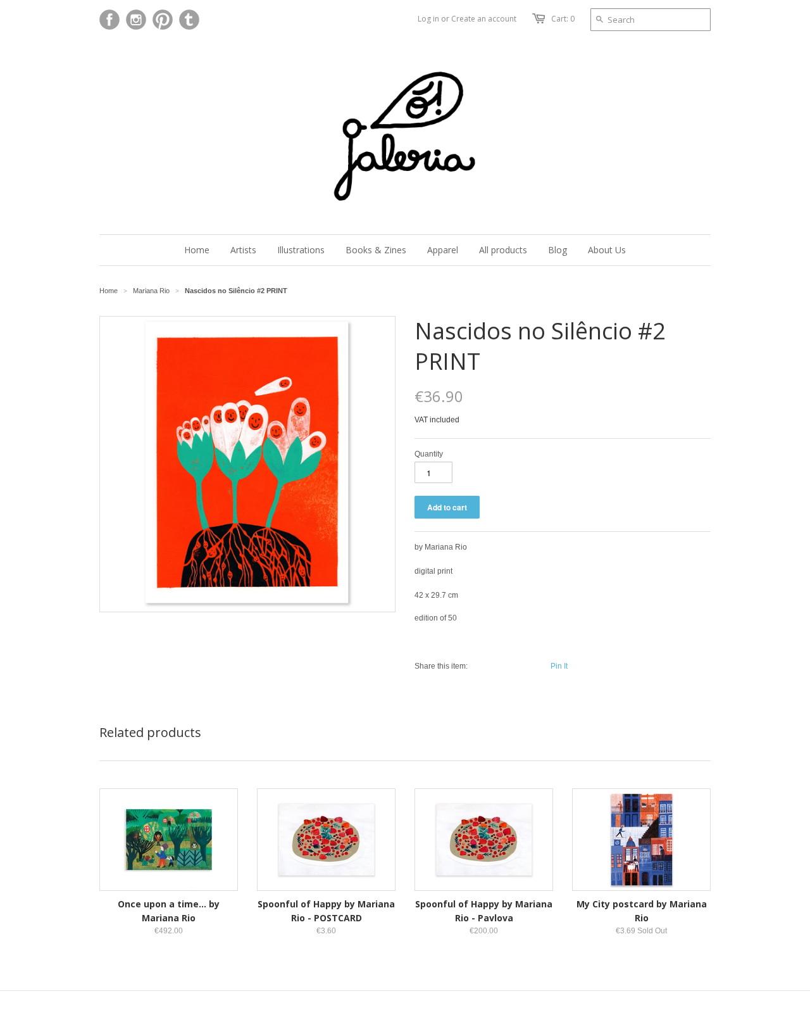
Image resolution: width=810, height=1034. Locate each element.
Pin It (559, 666)
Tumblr (189, 19)
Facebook (109, 19)
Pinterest (163, 19)
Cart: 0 (563, 18)
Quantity (428, 454)
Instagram (136, 19)
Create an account (483, 18)
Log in (428, 18)
